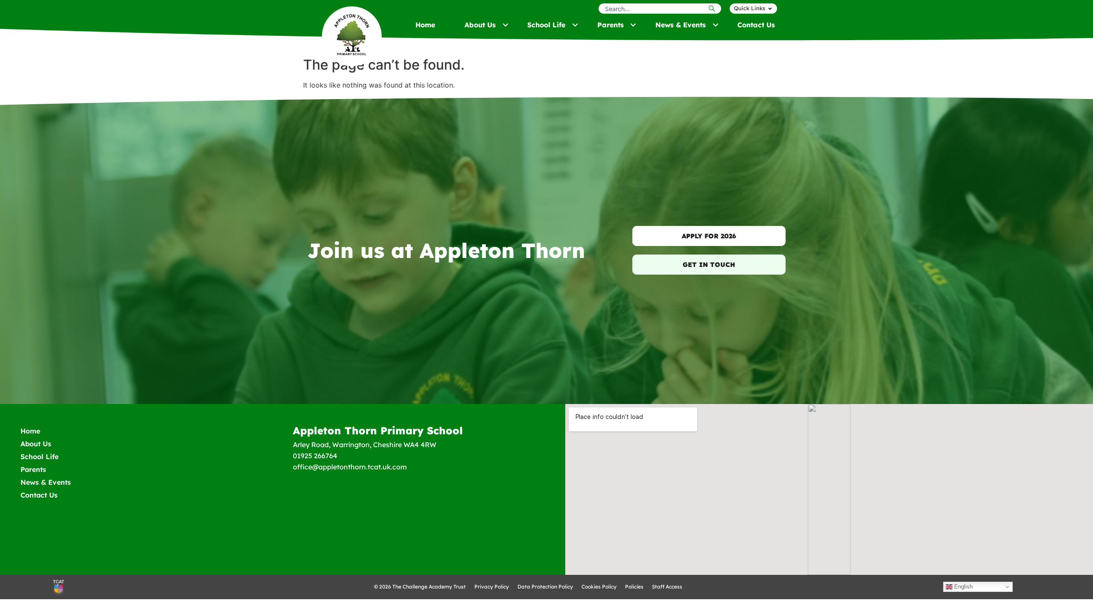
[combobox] (653, 8)
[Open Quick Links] (770, 8)
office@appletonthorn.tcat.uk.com (350, 467)
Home (30, 431)
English (963, 586)
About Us (35, 443)
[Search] (714, 8)
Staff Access (667, 586)
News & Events (45, 482)
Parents (33, 469)
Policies (634, 586)
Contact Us (39, 495)
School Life (39, 456)
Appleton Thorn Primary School (378, 430)
